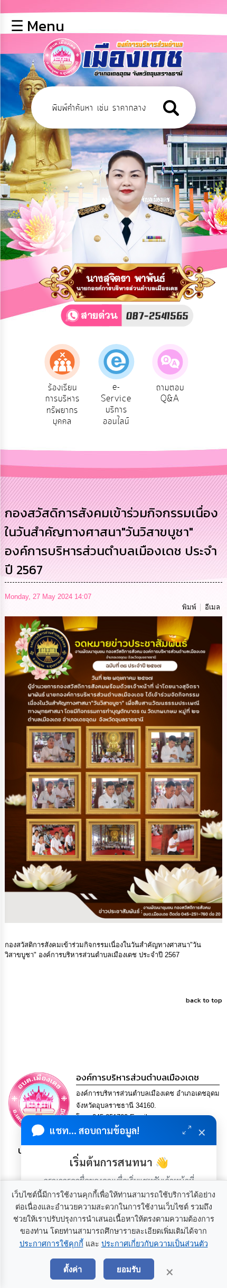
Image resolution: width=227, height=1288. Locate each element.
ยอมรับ (129, 1269)
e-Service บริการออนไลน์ (116, 404)
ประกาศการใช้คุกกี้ (51, 1244)
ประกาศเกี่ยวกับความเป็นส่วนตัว (154, 1244)
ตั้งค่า (72, 1269)
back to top (204, 1000)
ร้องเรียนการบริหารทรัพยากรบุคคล (62, 404)
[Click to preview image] (113, 769)
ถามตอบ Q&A (170, 393)
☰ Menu (37, 26)
